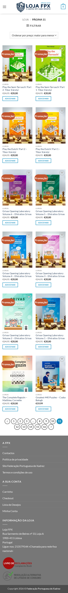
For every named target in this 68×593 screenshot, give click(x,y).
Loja (25, 19)
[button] (4, 7)
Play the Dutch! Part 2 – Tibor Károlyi (14, 150)
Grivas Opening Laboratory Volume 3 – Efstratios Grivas (50, 275)
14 (30, 426)
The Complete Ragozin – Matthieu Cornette (14, 399)
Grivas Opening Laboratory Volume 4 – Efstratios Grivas (17, 275)
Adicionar (10, 409)
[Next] (51, 427)
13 (23, 426)
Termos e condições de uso (17, 472)
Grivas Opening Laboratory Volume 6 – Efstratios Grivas (17, 213)
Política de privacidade (15, 459)
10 (52, 421)
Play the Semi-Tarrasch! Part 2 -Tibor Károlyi (16, 88)
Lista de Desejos (11, 504)
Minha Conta (9, 511)
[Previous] (7, 421)
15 (37, 426)
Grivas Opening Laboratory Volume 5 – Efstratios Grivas (50, 213)
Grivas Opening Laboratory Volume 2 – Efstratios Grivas (17, 337)
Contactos (8, 453)
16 (44, 426)
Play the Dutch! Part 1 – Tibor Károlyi (48, 150)
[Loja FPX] (34, 7)
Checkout (8, 498)
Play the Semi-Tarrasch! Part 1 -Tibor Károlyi (50, 88)
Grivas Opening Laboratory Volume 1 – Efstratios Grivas (50, 337)
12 (17, 426)
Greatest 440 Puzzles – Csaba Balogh (51, 399)
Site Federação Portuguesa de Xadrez (23, 465)
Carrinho (7, 491)
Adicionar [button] (10, 98)
